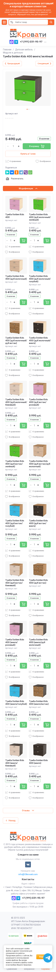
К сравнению (15, 161)
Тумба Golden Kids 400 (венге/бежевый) (14, 763)
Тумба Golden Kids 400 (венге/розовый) (14, 642)
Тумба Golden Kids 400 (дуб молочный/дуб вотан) (16, 340)
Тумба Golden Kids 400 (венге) (38, 761)
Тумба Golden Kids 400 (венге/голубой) (16, 702)
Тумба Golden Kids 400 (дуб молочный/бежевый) (16, 402)
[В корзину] (23, 240)
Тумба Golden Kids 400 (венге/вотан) (39, 702)
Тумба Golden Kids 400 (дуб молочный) (16, 277)
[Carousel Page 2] (28, 109)
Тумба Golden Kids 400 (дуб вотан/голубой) (14, 523)
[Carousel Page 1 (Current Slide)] (27, 109)
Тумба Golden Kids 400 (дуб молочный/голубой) (40, 279)
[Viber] (26, 172)
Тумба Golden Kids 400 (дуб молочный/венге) (40, 340)
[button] (4, 22)
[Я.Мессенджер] (7, 172)
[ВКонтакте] (12, 172)
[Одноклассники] (17, 172)
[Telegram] (21, 172)
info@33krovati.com (28, 874)
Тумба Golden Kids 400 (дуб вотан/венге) (38, 523)
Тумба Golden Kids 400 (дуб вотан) (38, 581)
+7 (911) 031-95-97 (31, 41)
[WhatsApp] (30, 172)
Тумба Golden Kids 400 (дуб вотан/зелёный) (14, 464)
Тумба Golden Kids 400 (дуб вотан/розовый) (38, 402)
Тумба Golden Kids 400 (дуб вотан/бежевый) (14, 583)
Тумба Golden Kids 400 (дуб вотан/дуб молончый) (39, 464)
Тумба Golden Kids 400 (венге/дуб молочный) (38, 642)
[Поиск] (51, 22)
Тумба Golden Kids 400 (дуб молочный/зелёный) (40, 217)
